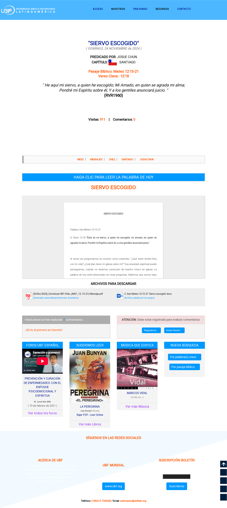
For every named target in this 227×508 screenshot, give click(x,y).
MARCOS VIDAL (137, 393)
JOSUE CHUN (113, 57)
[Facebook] (105, 451)
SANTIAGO (127, 62)
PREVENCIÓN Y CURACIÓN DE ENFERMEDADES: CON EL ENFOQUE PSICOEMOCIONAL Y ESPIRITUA (42, 387)
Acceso (98, 9)
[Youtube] (137, 451)
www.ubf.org (113, 486)
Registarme (150, 330)
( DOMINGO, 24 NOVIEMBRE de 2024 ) (113, 48)
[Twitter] (121, 451)
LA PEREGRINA (90, 406)
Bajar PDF (82, 414)
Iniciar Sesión (173, 330)
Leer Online (96, 414)
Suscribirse (176, 486)
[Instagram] (89, 451)
